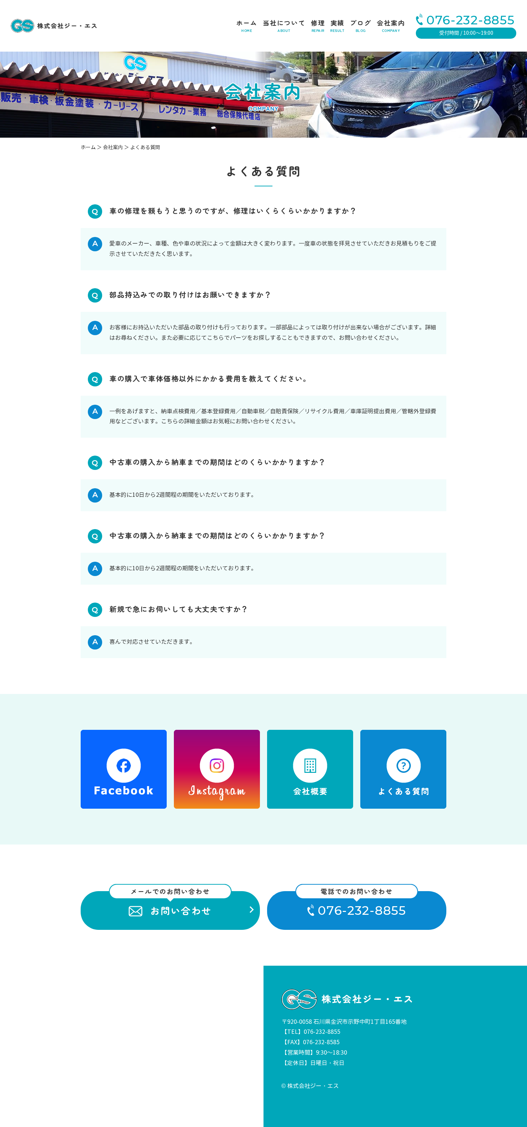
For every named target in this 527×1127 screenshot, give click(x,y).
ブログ (360, 26)
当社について (284, 26)
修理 (318, 26)
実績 (337, 26)
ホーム (246, 26)
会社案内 (391, 26)
